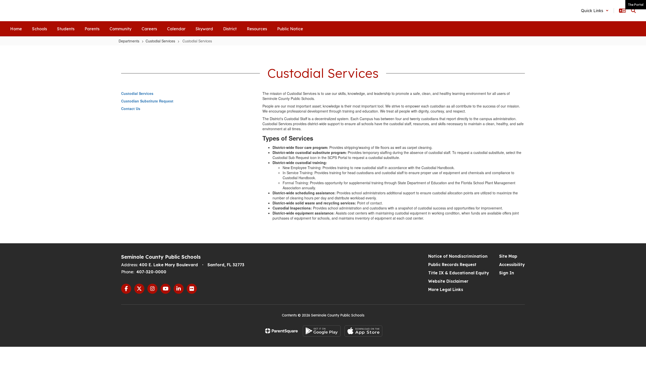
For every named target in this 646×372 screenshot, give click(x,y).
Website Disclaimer (448, 281)
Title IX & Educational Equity (458, 272)
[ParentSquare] (281, 331)
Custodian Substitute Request (147, 100)
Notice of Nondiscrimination (458, 256)
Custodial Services (160, 40)
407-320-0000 (151, 271)
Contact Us (130, 108)
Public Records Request (452, 264)
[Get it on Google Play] (322, 331)
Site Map (508, 256)
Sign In (506, 272)
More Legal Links (445, 289)
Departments (129, 40)
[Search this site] (633, 10)
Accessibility (512, 264)
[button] (595, 10)
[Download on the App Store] (363, 331)
